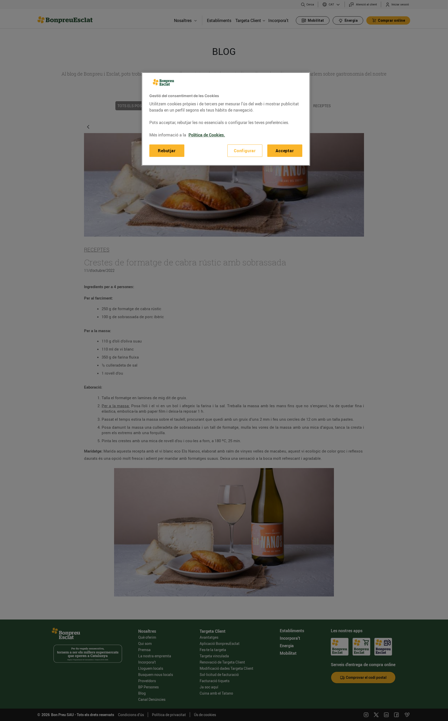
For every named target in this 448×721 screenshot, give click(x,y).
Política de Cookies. (206, 135)
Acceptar (285, 151)
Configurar (245, 151)
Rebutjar (167, 151)
